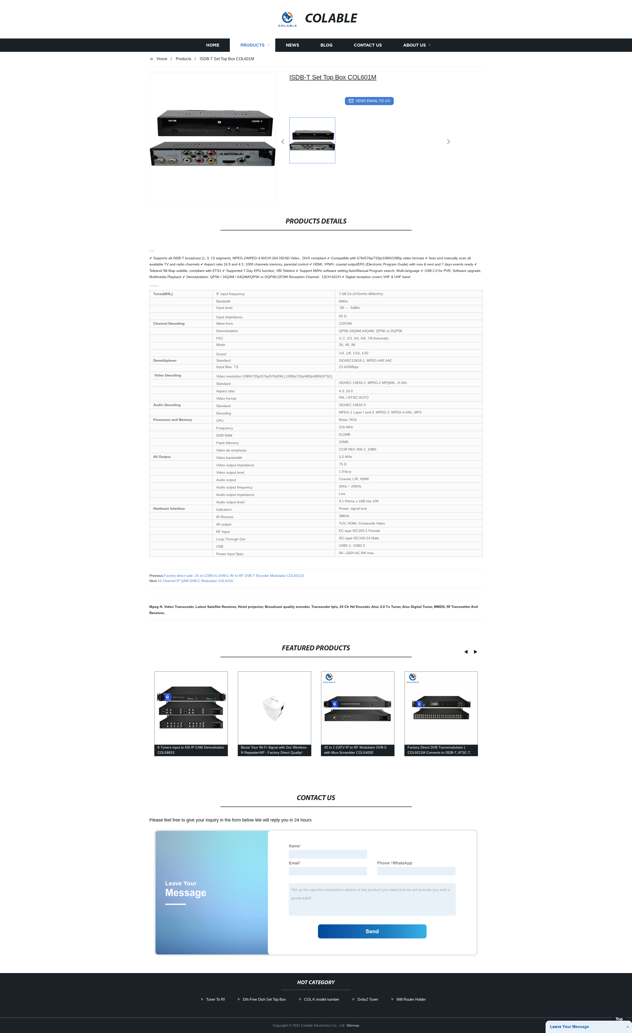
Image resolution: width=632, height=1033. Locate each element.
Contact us (368, 45)
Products (252, 45)
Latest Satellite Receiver (216, 607)
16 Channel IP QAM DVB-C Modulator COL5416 (195, 581)
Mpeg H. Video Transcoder (171, 607)
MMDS (439, 607)
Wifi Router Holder (411, 999)
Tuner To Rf (215, 999)
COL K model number (321, 999)
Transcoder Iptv (324, 607)
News (292, 45)
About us (414, 45)
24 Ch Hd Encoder (354, 607)
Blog (326, 45)
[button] (282, 142)
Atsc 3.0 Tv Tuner (385, 607)
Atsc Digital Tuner (417, 607)
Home (212, 45)
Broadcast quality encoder (287, 607)
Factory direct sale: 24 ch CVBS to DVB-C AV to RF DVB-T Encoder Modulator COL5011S (234, 576)
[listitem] (316, 140)
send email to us (373, 101)
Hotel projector (250, 607)
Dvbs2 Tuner (367, 999)
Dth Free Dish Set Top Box (264, 999)
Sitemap (352, 1025)
